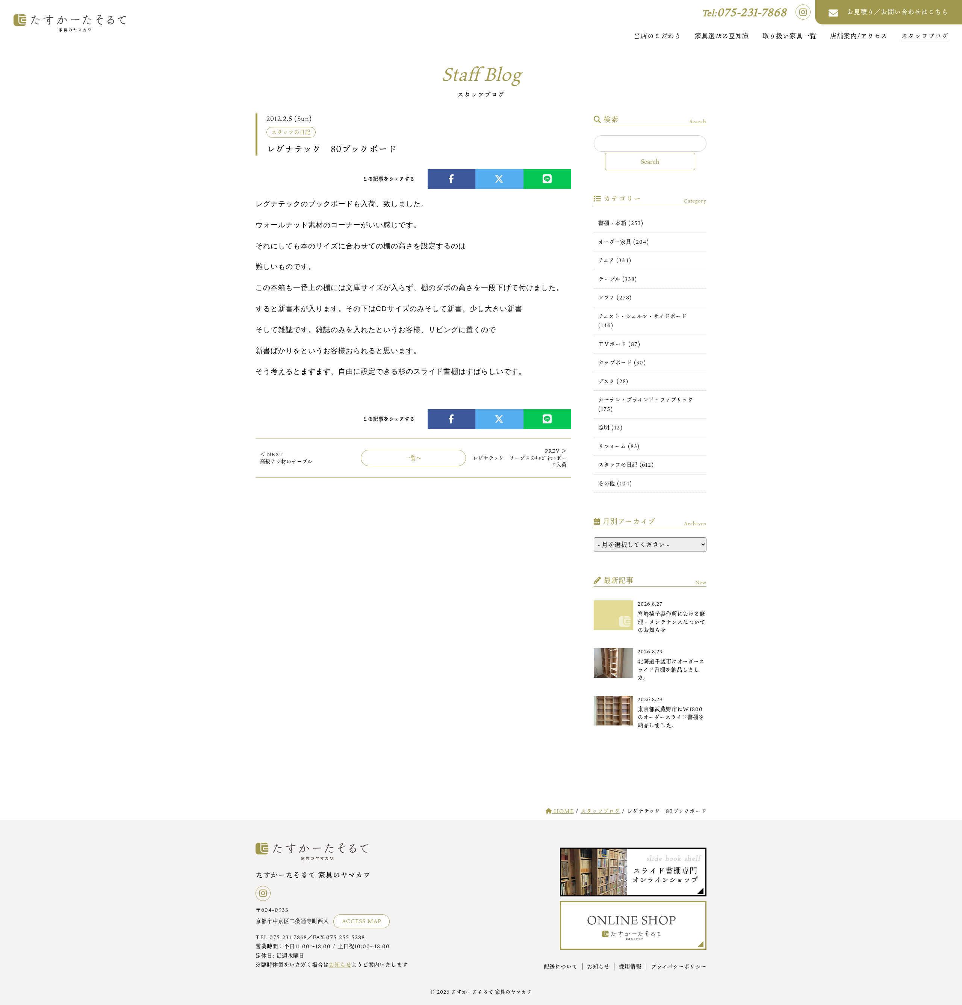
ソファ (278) (615, 297)
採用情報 (630, 966)
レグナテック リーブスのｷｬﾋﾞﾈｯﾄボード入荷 (520, 457)
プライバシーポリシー (678, 966)
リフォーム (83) (619, 446)
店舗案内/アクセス (859, 36)
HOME (563, 811)
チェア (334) (614, 260)
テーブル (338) (617, 279)
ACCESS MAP (361, 921)
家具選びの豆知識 (722, 36)
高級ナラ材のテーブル (286, 457)
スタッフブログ (924, 36)
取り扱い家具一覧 (789, 36)
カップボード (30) (622, 362)
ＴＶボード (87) (619, 344)
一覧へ (413, 458)
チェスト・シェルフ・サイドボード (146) (642, 320)
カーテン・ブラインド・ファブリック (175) (645, 404)
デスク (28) (613, 381)
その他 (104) (615, 483)
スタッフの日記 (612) (626, 464)
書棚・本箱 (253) (620, 223)
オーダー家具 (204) (623, 242)
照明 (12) (610, 427)
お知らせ (340, 965)
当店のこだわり (657, 36)
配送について (561, 966)
